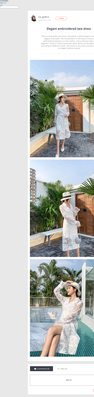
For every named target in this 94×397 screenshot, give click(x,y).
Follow (61, 18)
